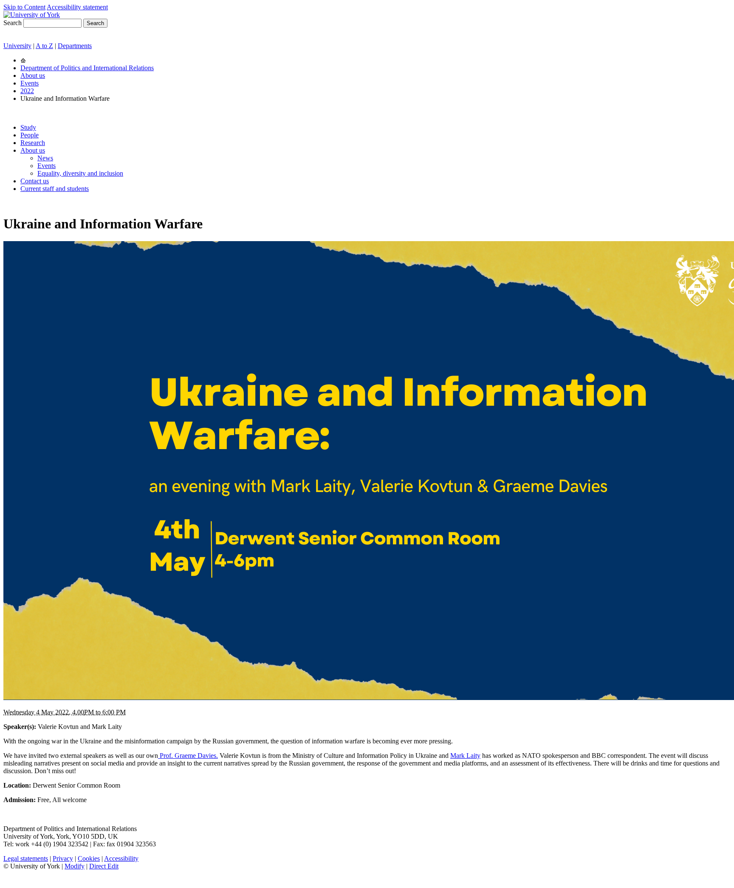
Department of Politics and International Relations (87, 67)
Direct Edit (104, 866)
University (17, 45)
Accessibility (121, 858)
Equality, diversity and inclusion (80, 173)
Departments (75, 45)
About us (32, 75)
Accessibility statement (77, 7)
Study (28, 127)
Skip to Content (24, 7)
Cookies (89, 858)
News (45, 158)
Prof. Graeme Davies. (188, 755)
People (29, 135)
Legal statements (25, 858)
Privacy (63, 858)
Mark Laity (465, 755)
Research (32, 142)
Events (29, 83)
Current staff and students (54, 188)
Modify (75, 866)
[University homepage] (23, 60)
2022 (27, 90)
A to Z (44, 45)
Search (12, 22)
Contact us (34, 181)
